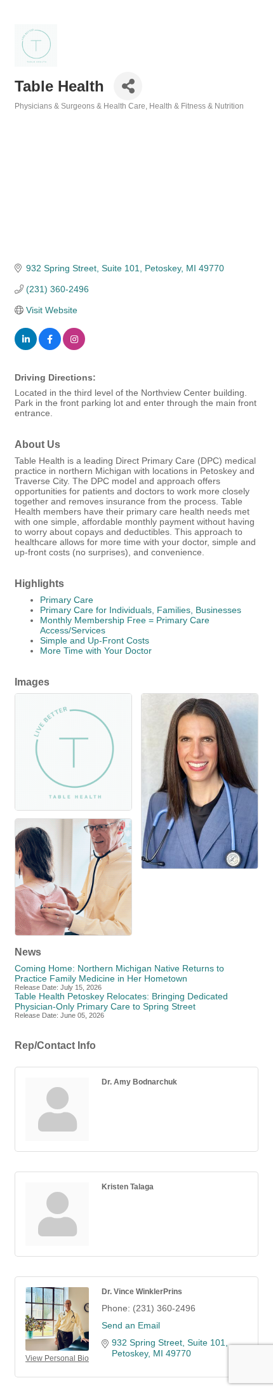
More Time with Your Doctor (96, 650)
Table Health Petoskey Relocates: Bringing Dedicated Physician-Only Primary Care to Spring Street (121, 1001)
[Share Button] (128, 86)
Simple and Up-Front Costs (94, 640)
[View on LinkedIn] (26, 347)
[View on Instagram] (74, 347)
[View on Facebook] (50, 347)
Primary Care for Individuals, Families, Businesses (140, 610)
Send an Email (131, 1325)
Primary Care (66, 600)
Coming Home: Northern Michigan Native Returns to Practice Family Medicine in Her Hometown (119, 973)
